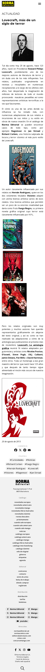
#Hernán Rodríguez (16, 468)
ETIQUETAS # (22, 456)
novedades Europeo (22, 502)
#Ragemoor (21, 472)
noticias (22, 531)
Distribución (22, 592)
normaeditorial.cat (21, 631)
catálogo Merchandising (22, 546)
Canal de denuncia (22, 659)
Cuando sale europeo (22, 522)
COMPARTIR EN (22, 446)
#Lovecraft (33, 468)
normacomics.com (21, 633)
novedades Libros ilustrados (23, 511)
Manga (34, 609)
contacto (22, 574)
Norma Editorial (17, 609)
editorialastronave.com (21, 636)
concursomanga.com (21, 640)
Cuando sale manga (22, 528)
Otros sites (22, 626)
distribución (22, 596)
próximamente (22, 519)
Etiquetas (22, 557)
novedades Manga (22, 508)
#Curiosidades (17, 460)
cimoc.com (21, 638)
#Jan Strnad (35, 472)
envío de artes (22, 577)
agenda (22, 560)
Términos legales (22, 657)
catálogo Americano (22, 537)
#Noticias (30, 460)
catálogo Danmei (22, 549)
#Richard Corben (14, 464)
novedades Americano (23, 505)
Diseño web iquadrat (22, 661)
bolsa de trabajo (22, 580)
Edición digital (22, 551)
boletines (22, 602)
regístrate (22, 585)
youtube (24, 621)
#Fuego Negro (32, 464)
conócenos (22, 571)
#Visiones (9, 472)
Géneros (22, 554)
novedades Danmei (22, 514)
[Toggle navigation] (39, 3)
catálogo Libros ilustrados (22, 543)
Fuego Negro (25, 208)
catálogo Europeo (22, 534)
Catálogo (22, 498)
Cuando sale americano (22, 525)
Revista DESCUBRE (22, 517)
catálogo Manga (22, 540)
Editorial (22, 566)
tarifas (22, 599)
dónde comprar (22, 583)
